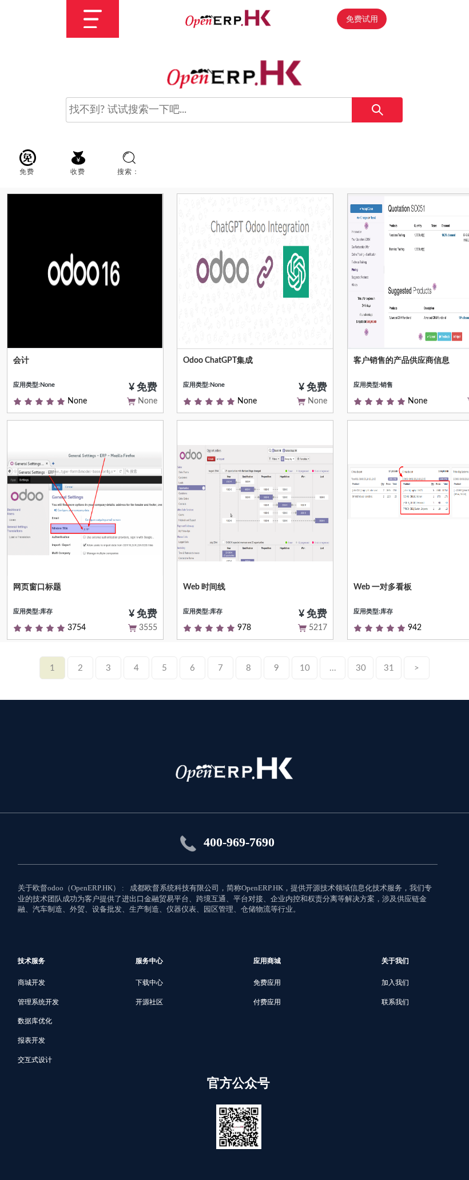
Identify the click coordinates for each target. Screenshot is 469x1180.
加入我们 (395, 982)
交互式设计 (35, 1059)
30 (361, 668)
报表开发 (31, 1040)
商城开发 (31, 982)
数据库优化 (35, 1020)
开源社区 (149, 1002)
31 (389, 668)
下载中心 (149, 982)
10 (305, 668)
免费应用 (267, 982)
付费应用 (267, 1002)
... (332, 668)
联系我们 (395, 1002)
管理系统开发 (38, 1002)
